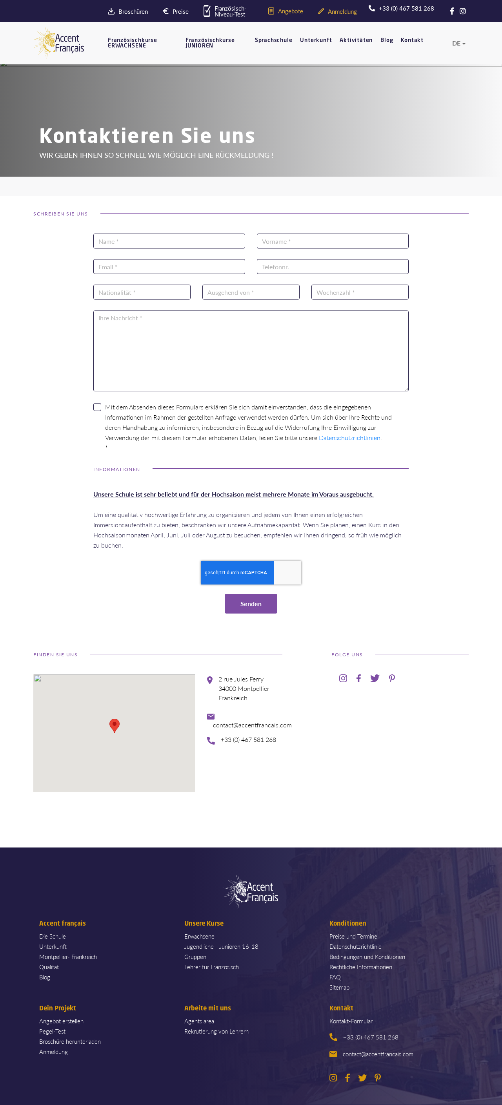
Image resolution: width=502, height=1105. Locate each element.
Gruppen (195, 956)
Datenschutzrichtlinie (355, 946)
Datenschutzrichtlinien (349, 437)
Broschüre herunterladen (70, 1041)
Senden (251, 603)
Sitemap (339, 987)
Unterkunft (316, 40)
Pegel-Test (52, 1031)
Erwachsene (199, 936)
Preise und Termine (353, 936)
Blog (386, 40)
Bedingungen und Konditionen (367, 956)
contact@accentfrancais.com (378, 1054)
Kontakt (412, 40)
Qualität (49, 967)
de (456, 43)
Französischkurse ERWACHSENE (132, 43)
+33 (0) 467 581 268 (370, 1037)
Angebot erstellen (61, 1021)
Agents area (199, 1021)
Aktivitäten (356, 40)
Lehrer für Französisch (211, 967)
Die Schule (52, 936)
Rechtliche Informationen (360, 967)
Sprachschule (274, 40)
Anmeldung (53, 1051)
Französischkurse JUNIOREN (210, 43)
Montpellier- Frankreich (68, 956)
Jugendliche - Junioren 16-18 (221, 946)
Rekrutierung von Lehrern (216, 1031)
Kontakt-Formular (351, 1021)
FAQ (335, 977)
